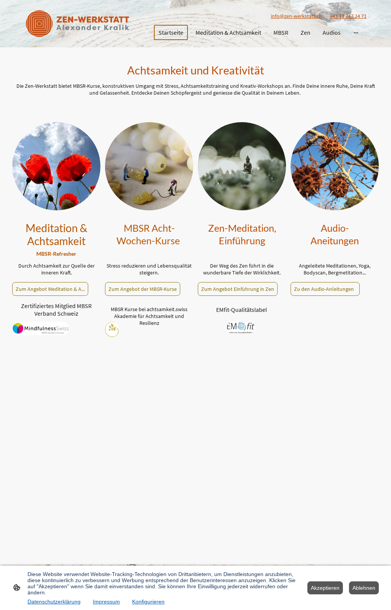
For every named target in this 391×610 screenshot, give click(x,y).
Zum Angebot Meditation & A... (50, 289)
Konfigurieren (148, 602)
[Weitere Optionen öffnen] (356, 32)
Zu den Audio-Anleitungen (325, 289)
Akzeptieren (325, 588)
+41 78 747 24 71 (348, 16)
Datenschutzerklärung (54, 602)
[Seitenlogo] (77, 23)
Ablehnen (363, 588)
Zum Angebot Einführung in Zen (237, 289)
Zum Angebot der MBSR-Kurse (142, 289)
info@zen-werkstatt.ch (296, 16)
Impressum (106, 602)
